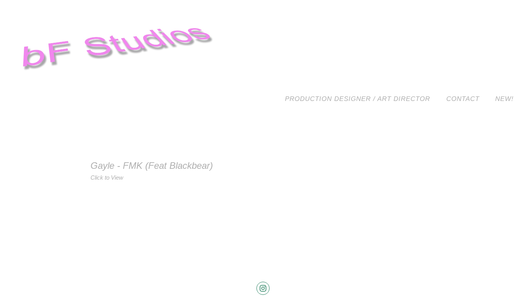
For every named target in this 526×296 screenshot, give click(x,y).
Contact (462, 99)
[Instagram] (263, 288)
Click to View (106, 177)
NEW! (504, 99)
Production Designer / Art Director (357, 99)
